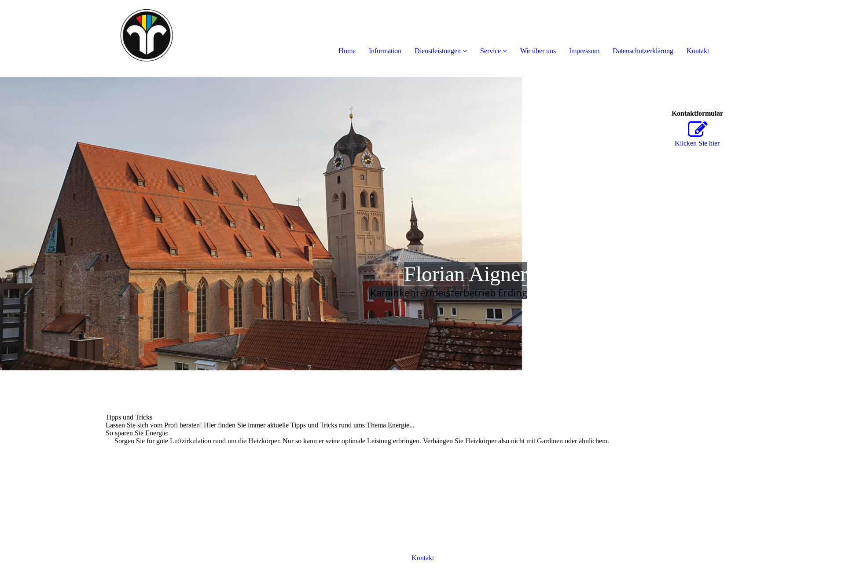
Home (347, 51)
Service (490, 51)
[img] (101, 35)
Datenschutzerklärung (643, 51)
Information (385, 51)
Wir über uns (538, 51)
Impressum (584, 51)
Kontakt (698, 51)
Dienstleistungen (438, 51)
